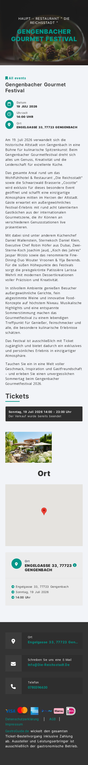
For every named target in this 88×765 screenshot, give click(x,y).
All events (17, 78)
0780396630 (37, 687)
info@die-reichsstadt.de (49, 665)
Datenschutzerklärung (22, 719)
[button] (44, 511)
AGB (52, 719)
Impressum (14, 724)
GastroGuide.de (17, 731)
